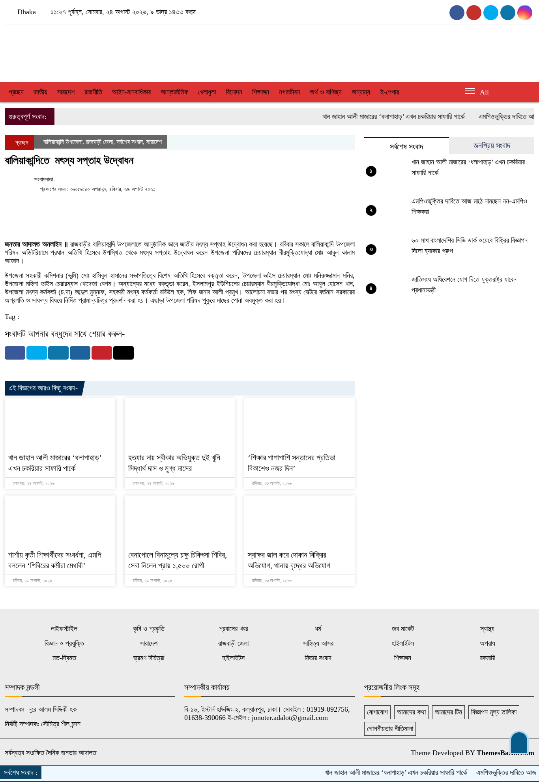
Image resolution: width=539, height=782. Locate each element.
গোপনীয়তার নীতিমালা (390, 729)
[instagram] (490, 12)
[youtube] (473, 12)
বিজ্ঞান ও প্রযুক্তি (64, 643)
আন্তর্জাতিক (174, 92)
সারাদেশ (66, 92)
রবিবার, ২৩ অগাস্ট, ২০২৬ (271, 483)
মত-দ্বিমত (64, 658)
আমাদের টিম (448, 712)
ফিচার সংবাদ (318, 658)
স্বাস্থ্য (487, 629)
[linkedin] (524, 12)
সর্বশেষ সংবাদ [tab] (406, 146)
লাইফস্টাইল (64, 629)
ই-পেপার (389, 92)
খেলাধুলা (207, 92)
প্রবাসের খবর (233, 629)
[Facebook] (15, 353)
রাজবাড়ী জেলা (99, 141)
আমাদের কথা (411, 712)
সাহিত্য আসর (318, 643)
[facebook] (456, 12)
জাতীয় (40, 92)
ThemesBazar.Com (505, 753)
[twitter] (507, 12)
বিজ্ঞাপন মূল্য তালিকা (494, 712)
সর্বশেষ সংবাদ (129, 141)
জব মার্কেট (403, 629)
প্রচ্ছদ (16, 92)
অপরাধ (487, 643)
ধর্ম (318, 629)
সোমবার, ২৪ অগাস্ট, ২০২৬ (32, 483)
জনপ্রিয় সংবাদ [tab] (491, 145)
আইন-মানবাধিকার (131, 92)
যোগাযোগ (377, 712)
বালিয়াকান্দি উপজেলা (62, 141)
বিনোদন (234, 92)
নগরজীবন (289, 92)
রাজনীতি (93, 92)
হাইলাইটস (402, 643)
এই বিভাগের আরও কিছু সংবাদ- (43, 388)
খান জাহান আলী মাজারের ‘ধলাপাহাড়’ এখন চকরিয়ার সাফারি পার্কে (381, 117)
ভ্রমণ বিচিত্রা (148, 658)
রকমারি (487, 658)
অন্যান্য (361, 92)
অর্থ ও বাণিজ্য (326, 92)
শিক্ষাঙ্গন (260, 92)
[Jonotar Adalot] (90, 51)
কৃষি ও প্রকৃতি (149, 629)
